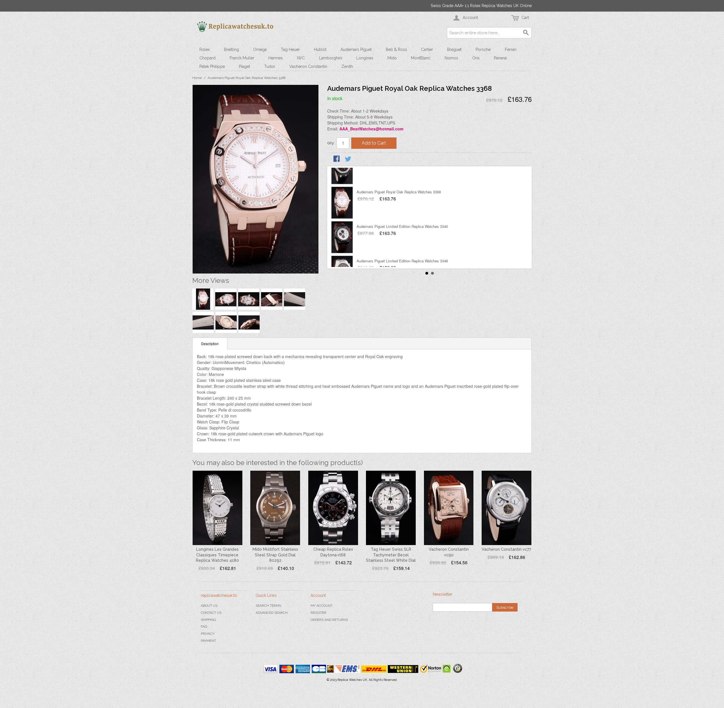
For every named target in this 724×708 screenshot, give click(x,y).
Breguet (454, 49)
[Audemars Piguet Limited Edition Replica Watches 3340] (342, 218)
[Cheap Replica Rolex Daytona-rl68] (333, 508)
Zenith (347, 66)
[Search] (526, 32)
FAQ (204, 627)
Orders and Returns (329, 620)
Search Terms (268, 606)
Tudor (269, 66)
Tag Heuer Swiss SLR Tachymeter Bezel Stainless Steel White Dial (391, 555)
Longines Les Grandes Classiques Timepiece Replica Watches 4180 (217, 555)
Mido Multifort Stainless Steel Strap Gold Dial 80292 (275, 555)
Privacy (207, 634)
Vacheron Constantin (308, 66)
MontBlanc (420, 58)
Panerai (500, 58)
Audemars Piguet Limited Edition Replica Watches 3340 (402, 207)
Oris (476, 58)
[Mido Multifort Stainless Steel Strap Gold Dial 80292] (275, 508)
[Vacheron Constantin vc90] (449, 508)
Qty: (331, 143)
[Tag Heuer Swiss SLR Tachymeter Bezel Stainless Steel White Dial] (391, 508)
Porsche (483, 49)
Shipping (208, 620)
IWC (301, 58)
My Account (322, 606)
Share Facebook (337, 159)
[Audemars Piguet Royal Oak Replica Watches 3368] (342, 184)
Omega (260, 49)
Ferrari (510, 49)
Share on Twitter (348, 159)
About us (209, 606)
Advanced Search (272, 613)
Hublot (320, 49)
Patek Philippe (212, 66)
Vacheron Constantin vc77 (506, 549)
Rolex (204, 49)
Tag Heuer (290, 49)
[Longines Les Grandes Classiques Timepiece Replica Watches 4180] (217, 508)
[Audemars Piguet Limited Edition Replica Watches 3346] (342, 253)
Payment (208, 641)
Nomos (451, 58)
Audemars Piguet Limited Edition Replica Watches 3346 (402, 242)
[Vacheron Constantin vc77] (506, 508)
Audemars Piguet (356, 49)
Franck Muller (242, 58)
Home (197, 78)
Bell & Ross (396, 49)
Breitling (231, 49)
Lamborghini (330, 58)
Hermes (275, 58)
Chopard (207, 58)
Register (318, 613)
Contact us (211, 613)
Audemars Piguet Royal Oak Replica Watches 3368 (399, 173)
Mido (392, 58)
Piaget (244, 66)
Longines (364, 58)
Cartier (427, 49)
